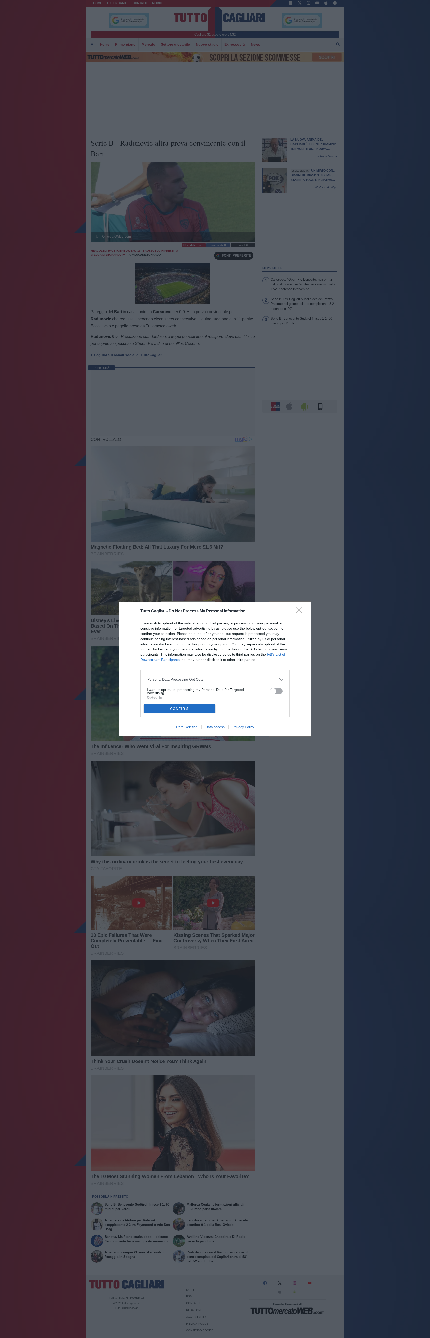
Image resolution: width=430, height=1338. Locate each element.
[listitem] (215, 679)
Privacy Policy (243, 727)
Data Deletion (187, 727)
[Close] (300, 612)
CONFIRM (179, 709)
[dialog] (215, 669)
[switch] (276, 691)
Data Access (215, 727)
